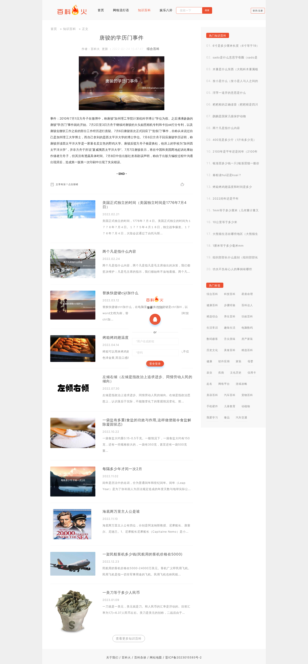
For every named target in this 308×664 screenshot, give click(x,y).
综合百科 (153, 49)
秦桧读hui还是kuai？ (227, 175)
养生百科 (229, 316)
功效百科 (247, 316)
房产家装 (247, 339)
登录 (150, 307)
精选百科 (247, 350)
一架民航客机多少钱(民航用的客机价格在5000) (142, 554)
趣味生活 (229, 327)
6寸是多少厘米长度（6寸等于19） (236, 45)
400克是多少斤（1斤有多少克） (234, 139)
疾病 (221, 372)
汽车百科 (229, 395)
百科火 (126, 657)
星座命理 (247, 294)
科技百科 (229, 294)
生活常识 (212, 327)
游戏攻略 (241, 383)
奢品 (227, 417)
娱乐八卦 (166, 10)
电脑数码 (247, 327)
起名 (209, 383)
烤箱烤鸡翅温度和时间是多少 (232, 187)
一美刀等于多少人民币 (121, 592)
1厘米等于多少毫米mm (228, 245)
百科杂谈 (140, 657)
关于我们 (112, 657)
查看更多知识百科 (129, 638)
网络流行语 (121, 10)
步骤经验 (229, 305)
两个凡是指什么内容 (119, 251)
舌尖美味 (229, 339)
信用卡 (252, 372)
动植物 (246, 406)
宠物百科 (247, 395)
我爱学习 (212, 417)
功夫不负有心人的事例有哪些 (232, 269)
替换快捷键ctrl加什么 (120, 293)
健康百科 (212, 305)
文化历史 (236, 372)
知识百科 (144, 10)
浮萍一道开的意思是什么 (229, 92)
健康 (209, 361)
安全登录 (155, 363)
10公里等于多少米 (225, 222)
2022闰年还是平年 (226, 198)
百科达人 (247, 305)
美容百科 (212, 395)
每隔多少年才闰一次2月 (122, 469)
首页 (101, 10)
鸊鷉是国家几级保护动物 (229, 116)
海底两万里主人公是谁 (121, 511)
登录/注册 (258, 10)
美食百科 (229, 350)
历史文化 (212, 350)
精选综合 (212, 316)
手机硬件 (212, 406)
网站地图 (156, 657)
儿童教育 (229, 406)
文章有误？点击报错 (67, 184)
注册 (160, 307)
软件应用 (224, 361)
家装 (239, 361)
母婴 (250, 361)
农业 (209, 372)
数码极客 (212, 339)
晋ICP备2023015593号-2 (183, 657)
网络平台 (224, 383)
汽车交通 (241, 417)
